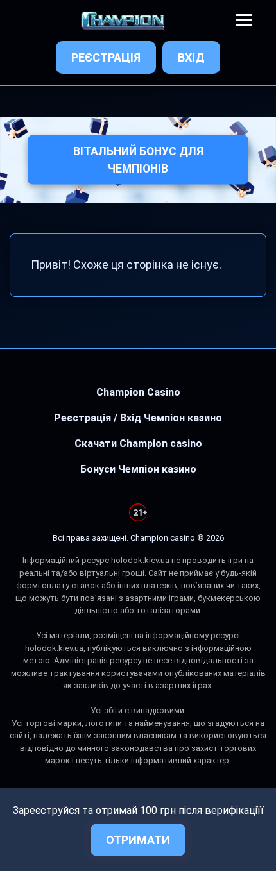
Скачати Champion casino (138, 443)
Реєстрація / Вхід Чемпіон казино (138, 418)
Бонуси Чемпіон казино (138, 469)
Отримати (138, 840)
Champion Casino (138, 392)
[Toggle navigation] (243, 20)
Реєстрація (106, 57)
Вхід (191, 57)
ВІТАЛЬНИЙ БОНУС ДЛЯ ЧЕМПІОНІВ (138, 159)
